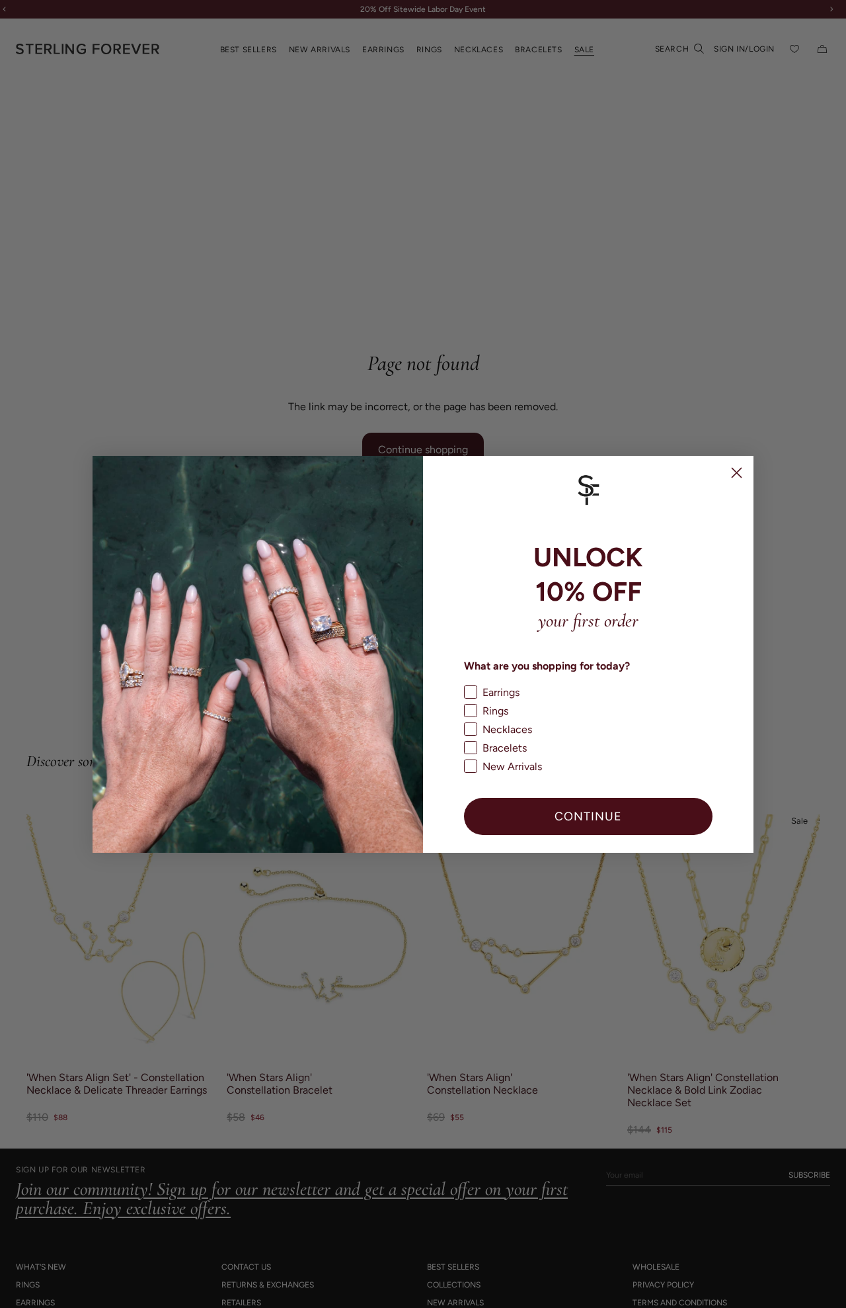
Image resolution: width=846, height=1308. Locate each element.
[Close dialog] (736, 472)
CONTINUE (588, 816)
